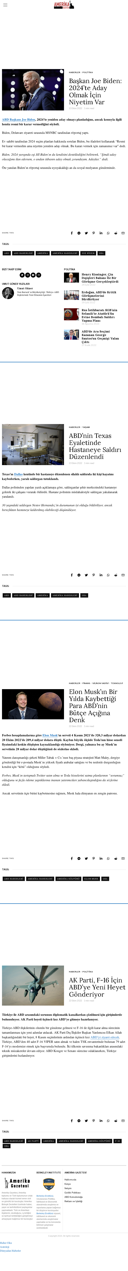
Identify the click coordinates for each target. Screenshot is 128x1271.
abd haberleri (23, 253)
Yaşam (86, 427)
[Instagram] (27, 275)
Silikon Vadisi (100, 683)
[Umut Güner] (8, 293)
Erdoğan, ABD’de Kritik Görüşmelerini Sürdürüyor (99, 295)
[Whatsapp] (108, 233)
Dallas (18, 474)
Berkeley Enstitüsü (44, 1196)
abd (6, 253)
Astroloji (4, 1246)
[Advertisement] (64, 39)
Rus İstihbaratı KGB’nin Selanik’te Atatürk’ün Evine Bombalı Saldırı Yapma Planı (99, 315)
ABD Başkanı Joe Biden (18, 119)
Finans (86, 683)
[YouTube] (33, 275)
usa (101, 253)
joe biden (88, 253)
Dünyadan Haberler (10, 1250)
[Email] (123, 233)
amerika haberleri (65, 253)
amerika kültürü (68, 878)
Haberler (74, 72)
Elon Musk (50, 735)
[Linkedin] (101, 233)
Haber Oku (6, 1242)
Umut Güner (25, 288)
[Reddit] (116, 233)
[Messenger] (79, 233)
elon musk (91, 878)
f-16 (117, 1141)
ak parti (33, 1141)
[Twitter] (86, 233)
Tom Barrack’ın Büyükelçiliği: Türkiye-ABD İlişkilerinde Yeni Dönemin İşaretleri (38, 294)
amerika (42, 253)
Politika (87, 72)
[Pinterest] (94, 233)
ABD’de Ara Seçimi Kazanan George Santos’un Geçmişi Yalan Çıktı (100, 336)
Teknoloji (117, 683)
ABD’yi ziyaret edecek (104, 1037)
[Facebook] (72, 233)
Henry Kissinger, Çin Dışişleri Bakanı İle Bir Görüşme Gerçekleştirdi (100, 277)
